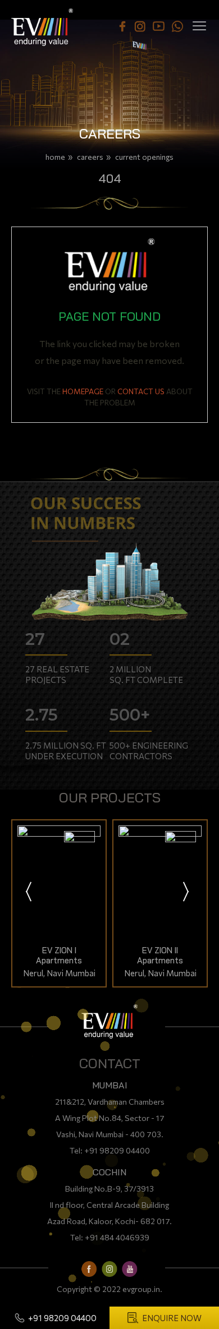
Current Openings (144, 156)
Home (55, 156)
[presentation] (29, 893)
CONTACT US (141, 391)
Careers (90, 156)
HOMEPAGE (82, 391)
